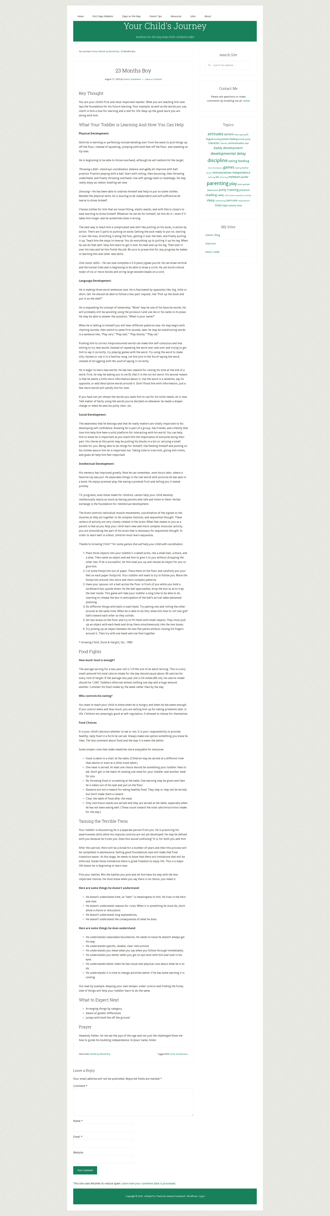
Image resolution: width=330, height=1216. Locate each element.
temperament (244, 201)
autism (229, 134)
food (172, 1054)
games (228, 167)
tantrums (232, 200)
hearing (238, 168)
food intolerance (215, 168)
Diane (246, 100)
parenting (218, 183)
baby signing (240, 135)
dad (247, 143)
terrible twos (182, 1054)
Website (78, 1152)
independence (241, 172)
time (218, 205)
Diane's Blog (212, 235)
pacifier (245, 177)
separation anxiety (243, 195)
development (233, 148)
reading (211, 195)
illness (209, 173)
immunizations (222, 172)
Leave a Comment (153, 79)
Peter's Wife (212, 252)
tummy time (235, 205)
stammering (220, 201)
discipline (217, 160)
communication (236, 143)
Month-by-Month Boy (100, 1054)
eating (232, 161)
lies (217, 177)
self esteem (230, 195)
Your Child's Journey (165, 25)
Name (78, 1121)
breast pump (244, 139)
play (233, 183)
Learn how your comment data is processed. (149, 1183)
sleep (211, 200)
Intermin (210, 243)
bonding (218, 139)
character (214, 143)
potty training (229, 190)
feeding (243, 161)
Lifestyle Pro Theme (153, 1196)
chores (223, 143)
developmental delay (228, 153)
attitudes (215, 134)
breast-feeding (230, 139)
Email (77, 1136)
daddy (218, 148)
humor (245, 168)
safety (221, 195)
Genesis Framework (176, 1196)
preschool (244, 190)
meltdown (234, 177)
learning (211, 177)
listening (224, 177)
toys (225, 205)
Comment (80, 1086)
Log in (202, 1196)
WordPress (192, 1196)
